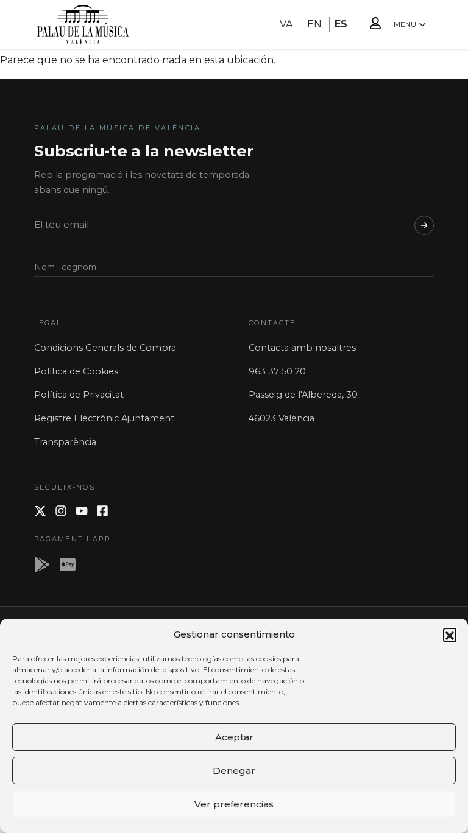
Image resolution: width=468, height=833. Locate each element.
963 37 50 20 (277, 371)
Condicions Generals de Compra (105, 347)
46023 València (281, 418)
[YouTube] (82, 511)
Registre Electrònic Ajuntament (104, 418)
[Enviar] (424, 225)
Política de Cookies (76, 371)
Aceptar (234, 737)
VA (286, 24)
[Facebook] (102, 511)
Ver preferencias (234, 804)
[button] (450, 634)
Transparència (65, 442)
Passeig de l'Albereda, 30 (303, 394)
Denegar (234, 770)
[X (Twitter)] (40, 511)
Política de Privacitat (79, 394)
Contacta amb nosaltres (302, 347)
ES (341, 24)
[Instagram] (61, 511)
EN (314, 24)
